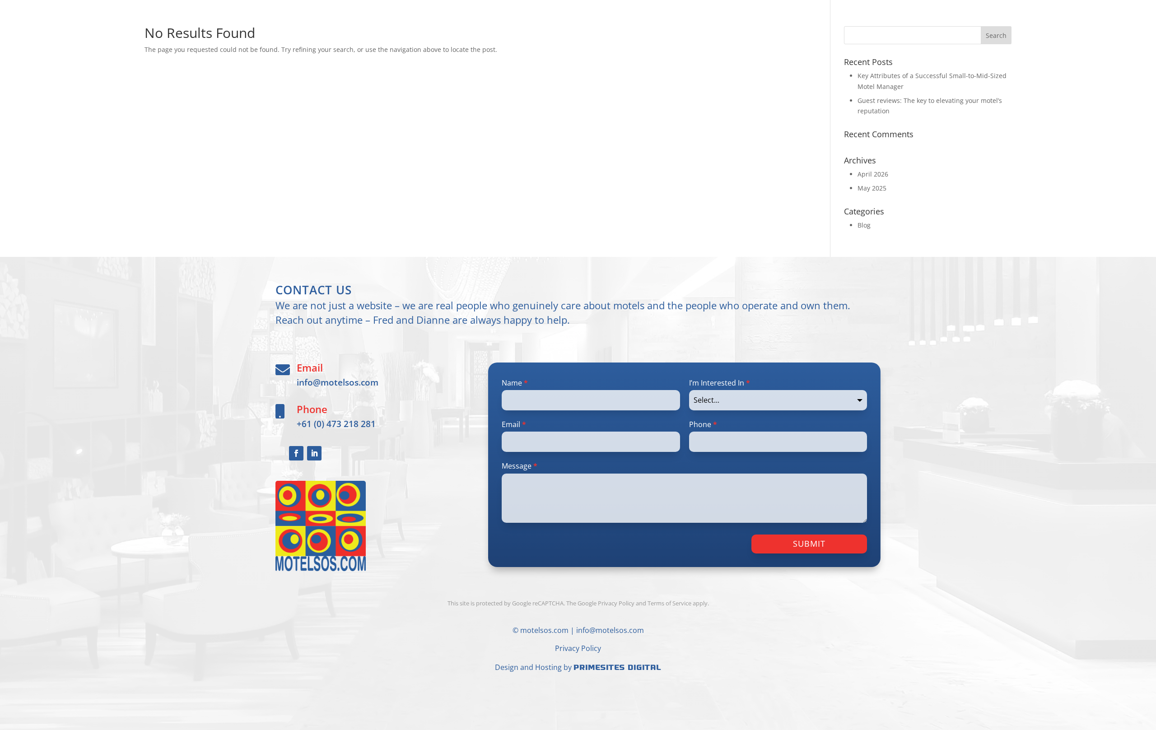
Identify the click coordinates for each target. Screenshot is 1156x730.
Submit (809, 543)
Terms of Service (669, 603)
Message (519, 466)
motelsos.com (544, 630)
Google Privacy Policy (606, 603)
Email (514, 424)
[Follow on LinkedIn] (314, 453)
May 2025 (872, 188)
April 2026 (873, 174)
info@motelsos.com (337, 382)
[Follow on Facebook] (296, 453)
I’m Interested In (719, 383)
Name (515, 383)
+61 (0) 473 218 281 (336, 424)
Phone (703, 424)
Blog (864, 225)
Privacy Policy (578, 648)
